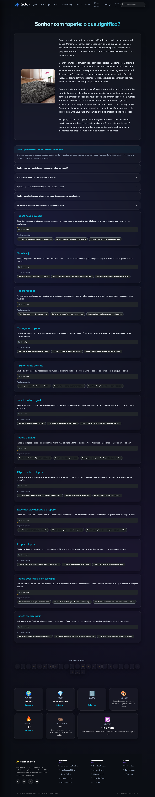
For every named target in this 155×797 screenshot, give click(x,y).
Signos (34, 4)
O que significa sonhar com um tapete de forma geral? (40, 149)
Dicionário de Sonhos (69, 766)
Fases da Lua (66, 778)
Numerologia (67, 4)
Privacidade (130, 770)
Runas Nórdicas (99, 770)
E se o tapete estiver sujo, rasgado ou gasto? (37, 177)
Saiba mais (29, 705)
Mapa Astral (96, 4)
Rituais (88, 4)
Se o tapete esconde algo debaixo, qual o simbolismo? (40, 205)
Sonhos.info (25, 761)
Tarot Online (66, 774)
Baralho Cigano (99, 766)
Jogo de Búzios (99, 778)
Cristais (97, 782)
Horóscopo (45, 4)
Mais (117, 3)
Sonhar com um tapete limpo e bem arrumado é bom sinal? (42, 168)
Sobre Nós (129, 766)
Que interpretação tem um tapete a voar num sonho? (40, 187)
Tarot (56, 4)
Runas (79, 4)
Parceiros (130, 774)
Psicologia (107, 4)
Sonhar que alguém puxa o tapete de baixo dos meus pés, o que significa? (49, 196)
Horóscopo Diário (68, 770)
